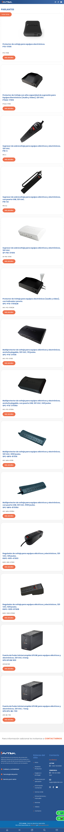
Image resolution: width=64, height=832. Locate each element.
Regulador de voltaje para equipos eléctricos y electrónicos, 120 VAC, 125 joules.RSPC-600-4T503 (31, 556)
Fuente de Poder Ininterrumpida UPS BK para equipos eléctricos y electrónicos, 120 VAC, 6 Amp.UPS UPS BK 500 (32, 657)
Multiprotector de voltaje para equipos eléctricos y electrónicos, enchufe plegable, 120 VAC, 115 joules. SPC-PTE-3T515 (31, 352)
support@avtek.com (56, 782)
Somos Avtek (39, 792)
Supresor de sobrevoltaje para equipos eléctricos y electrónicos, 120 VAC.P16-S (32, 148)
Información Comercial (39, 787)
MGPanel (33, 825)
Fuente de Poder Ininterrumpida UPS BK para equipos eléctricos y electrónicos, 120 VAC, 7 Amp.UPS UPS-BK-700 (32, 708)
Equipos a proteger (38, 774)
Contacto (38, 811)
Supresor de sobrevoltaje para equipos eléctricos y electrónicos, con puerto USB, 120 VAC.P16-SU (32, 199)
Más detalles (9, 58)
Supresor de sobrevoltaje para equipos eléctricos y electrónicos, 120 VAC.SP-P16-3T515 (32, 250)
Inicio (36, 762)
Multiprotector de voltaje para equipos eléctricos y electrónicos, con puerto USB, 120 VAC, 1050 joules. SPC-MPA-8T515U (31, 505)
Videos (37, 807)
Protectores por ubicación (40, 780)
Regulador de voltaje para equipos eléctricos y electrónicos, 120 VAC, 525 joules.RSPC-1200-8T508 (31, 607)
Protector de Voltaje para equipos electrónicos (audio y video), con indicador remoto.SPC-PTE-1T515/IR (31, 301)
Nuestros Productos (38, 768)
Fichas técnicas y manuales (40, 797)
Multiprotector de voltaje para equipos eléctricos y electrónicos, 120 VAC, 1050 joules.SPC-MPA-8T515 (31, 454)
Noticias (37, 802)
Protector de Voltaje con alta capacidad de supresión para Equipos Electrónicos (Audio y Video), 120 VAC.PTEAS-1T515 (29, 97)
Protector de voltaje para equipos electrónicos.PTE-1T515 (24, 45)
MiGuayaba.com (44, 825)
